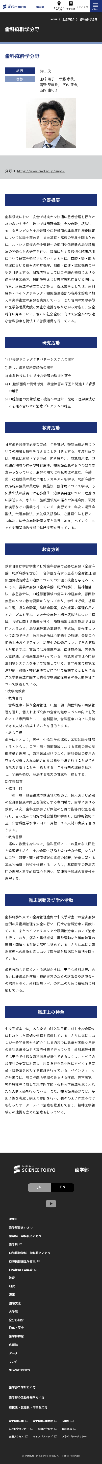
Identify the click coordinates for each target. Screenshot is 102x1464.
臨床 (12, 1294)
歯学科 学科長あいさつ (25, 1236)
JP (79, 7)
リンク (13, 1361)
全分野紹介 (68, 19)
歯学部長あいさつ (21, 1227)
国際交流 (15, 1303)
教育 (12, 1277)
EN (85, 7)
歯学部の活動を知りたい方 (27, 1397)
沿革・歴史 (16, 1327)
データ (13, 1353)
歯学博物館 (16, 1336)
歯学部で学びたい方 (22, 1387)
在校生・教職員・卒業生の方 (28, 1407)
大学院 (13, 1311)
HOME (54, 19)
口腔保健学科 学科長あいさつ (30, 1253)
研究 (12, 1286)
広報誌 (13, 1345)
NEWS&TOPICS (19, 1370)
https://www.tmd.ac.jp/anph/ (41, 170)
